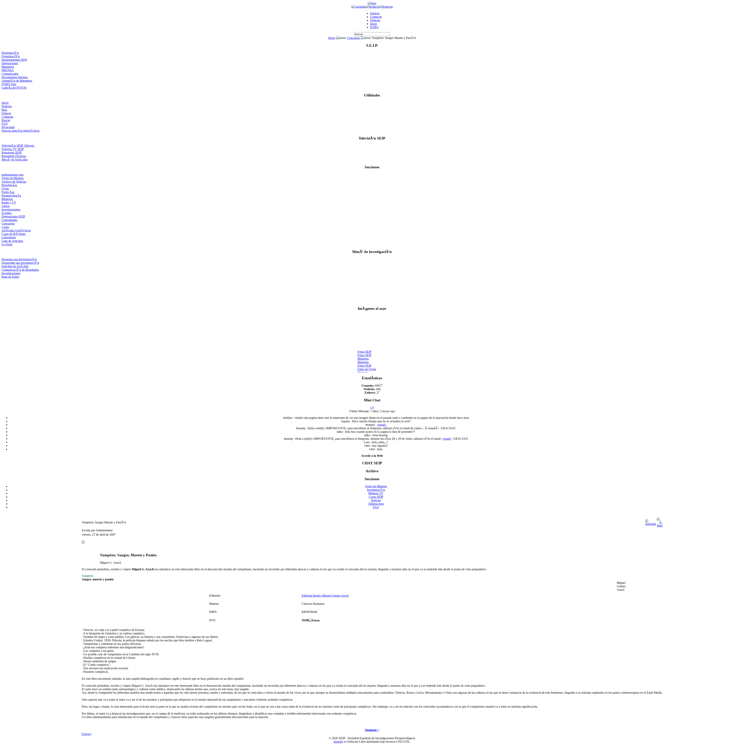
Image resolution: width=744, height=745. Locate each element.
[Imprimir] (650, 521)
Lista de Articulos (12, 241)
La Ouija (7, 244)
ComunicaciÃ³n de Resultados (20, 269)
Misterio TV (375, 493)
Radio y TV (9, 202)
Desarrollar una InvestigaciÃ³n (20, 262)
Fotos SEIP (364, 347)
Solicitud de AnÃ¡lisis (15, 266)
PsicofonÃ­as (9, 185)
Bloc (4, 109)
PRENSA (8, 70)
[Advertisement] (372, 291)
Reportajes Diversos (14, 156)
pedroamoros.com (12, 174)
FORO (374, 27)
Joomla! (338, 741)
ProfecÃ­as (8, 192)
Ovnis (5, 188)
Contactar (376, 16)
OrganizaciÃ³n (11, 56)
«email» (382, 424)
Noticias (375, 20)
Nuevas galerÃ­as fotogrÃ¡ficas (21, 130)
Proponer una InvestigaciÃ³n (19, 259)
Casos (5, 227)
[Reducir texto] (372, 6)
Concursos (353, 38)
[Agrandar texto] (358, 6)
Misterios (7, 199)
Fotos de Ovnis (366, 365)
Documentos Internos (15, 77)
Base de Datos (10, 276)
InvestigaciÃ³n (376, 489)
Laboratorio (9, 237)
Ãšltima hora (376, 503)
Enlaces (375, 13)
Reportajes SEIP (12, 152)
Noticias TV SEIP (13, 149)
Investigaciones (11, 209)
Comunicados (10, 73)
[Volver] (86, 734)
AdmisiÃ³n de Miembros (17, 80)
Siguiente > (372, 730)
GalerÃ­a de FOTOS (14, 87)
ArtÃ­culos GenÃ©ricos (16, 230)
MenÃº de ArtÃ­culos (15, 159)
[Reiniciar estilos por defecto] (386, 6)
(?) (372, 407)
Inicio (373, 23)
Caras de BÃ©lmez (14, 234)
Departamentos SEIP (14, 59)
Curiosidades (9, 220)
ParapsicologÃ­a (11, 195)
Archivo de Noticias (14, 181)
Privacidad (8, 127)
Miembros (8, 66)
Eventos (6, 213)
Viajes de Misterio (13, 178)
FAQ (5, 123)
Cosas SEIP (376, 496)
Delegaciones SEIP (13, 216)
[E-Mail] (659, 521)
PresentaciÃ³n (10, 52)
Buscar (6, 120)
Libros (5, 206)
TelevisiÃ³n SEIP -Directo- (18, 145)
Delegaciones (10, 63)
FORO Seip (9, 84)
